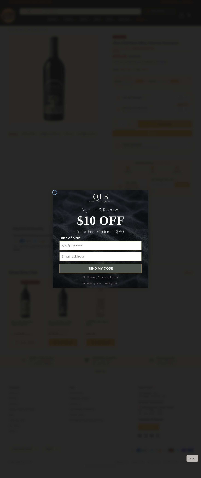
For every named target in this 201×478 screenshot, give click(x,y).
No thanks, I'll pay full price (100, 277)
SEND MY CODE (100, 268)
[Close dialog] (55, 192)
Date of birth (70, 238)
